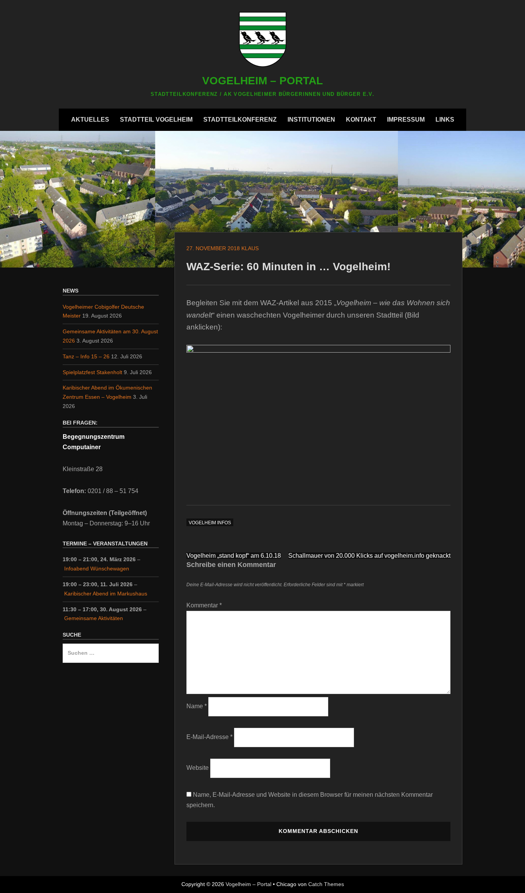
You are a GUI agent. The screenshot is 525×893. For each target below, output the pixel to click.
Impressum (406, 119)
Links (444, 119)
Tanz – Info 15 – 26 (86, 356)
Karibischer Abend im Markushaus (105, 593)
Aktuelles (90, 119)
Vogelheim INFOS (210, 522)
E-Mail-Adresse (209, 737)
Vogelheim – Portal (262, 81)
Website (197, 767)
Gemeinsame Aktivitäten (93, 618)
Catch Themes (326, 884)
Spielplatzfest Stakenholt (92, 372)
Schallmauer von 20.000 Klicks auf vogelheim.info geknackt (369, 555)
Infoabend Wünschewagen (96, 568)
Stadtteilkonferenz (240, 119)
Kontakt (361, 119)
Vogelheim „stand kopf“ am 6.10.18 (233, 555)
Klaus (250, 248)
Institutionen (311, 119)
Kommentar (204, 605)
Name (196, 706)
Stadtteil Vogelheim (156, 119)
